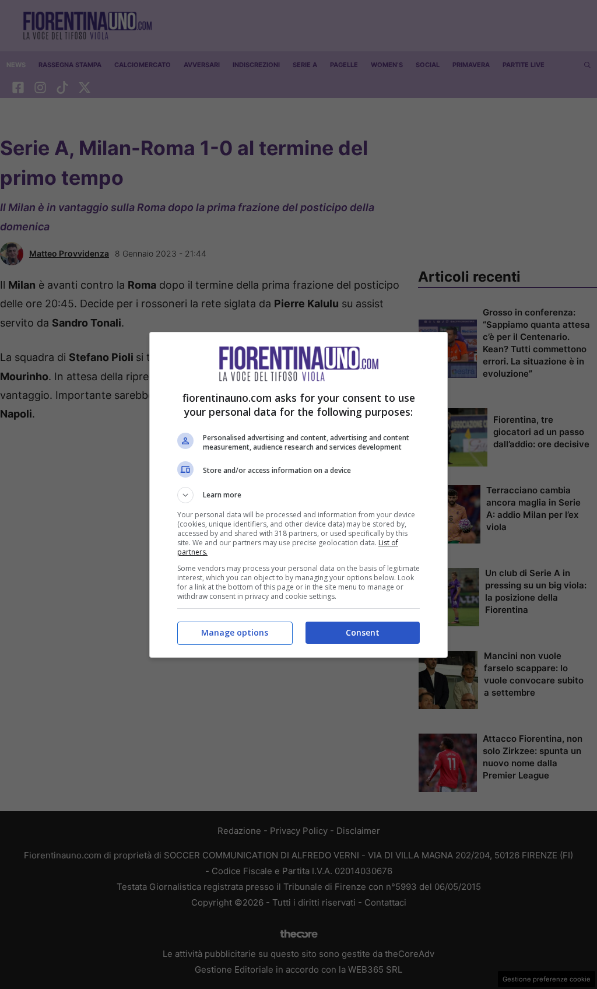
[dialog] (298, 495)
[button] (298, 495)
